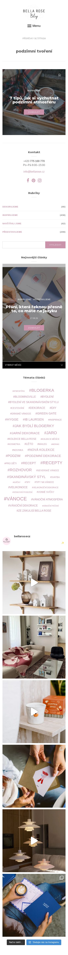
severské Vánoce (48, 470)
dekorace (37, 408)
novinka (18, 450)
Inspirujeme (34, 91)
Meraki (55, 444)
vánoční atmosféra (48, 499)
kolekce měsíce (50, 439)
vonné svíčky (46, 492)
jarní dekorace (26, 433)
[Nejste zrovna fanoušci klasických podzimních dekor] (34, 582)
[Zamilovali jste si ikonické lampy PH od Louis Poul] (34, 840)
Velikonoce (19, 487)
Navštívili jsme (11, 223)
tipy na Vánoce (45, 482)
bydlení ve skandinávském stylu (34, 402)
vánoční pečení (51, 506)
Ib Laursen (34, 419)
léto (29, 444)
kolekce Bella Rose (22, 439)
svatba (55, 477)
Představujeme (12, 232)
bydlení (48, 396)
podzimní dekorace (44, 456)
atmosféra (19, 391)
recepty (52, 462)
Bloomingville (25, 396)
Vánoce (17, 498)
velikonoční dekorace (45, 487)
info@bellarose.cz (34, 171)
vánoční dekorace (24, 505)
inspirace (56, 419)
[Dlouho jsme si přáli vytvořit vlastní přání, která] (34, 776)
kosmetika (14, 444)
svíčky (17, 482)
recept (29, 463)
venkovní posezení (23, 492)
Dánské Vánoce (21, 413)
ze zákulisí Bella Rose (34, 510)
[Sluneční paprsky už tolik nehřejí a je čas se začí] (34, 711)
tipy (28, 482)
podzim (14, 456)
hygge (12, 419)
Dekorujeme (10, 207)
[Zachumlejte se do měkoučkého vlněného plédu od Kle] (34, 647)
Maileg (43, 444)
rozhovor (21, 470)
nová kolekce (41, 449)
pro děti (11, 463)
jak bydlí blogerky (34, 426)
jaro (51, 433)
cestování (18, 408)
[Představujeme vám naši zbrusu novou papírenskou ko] (34, 905)
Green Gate (46, 413)
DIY (53, 407)
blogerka (42, 390)
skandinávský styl (27, 477)
